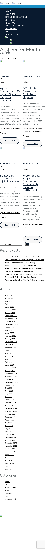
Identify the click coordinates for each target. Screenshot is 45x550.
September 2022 (11, 417)
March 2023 (9, 400)
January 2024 (10, 371)
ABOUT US (10, 23)
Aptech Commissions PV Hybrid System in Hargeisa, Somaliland (10, 94)
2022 (9, 58)
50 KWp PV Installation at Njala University (10, 178)
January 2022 (10, 440)
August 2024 (9, 350)
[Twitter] (41, 518)
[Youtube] (34, 524)
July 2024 (8, 353)
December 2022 (11, 408)
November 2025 (11, 319)
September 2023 (11, 382)
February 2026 (10, 310)
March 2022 (9, 434)
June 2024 (9, 356)
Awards (7, 482)
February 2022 (10, 437)
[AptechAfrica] (12, 4)
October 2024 (10, 345)
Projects (3, 133)
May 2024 (8, 359)
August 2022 (9, 420)
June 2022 (9, 426)
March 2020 (9, 469)
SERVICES (10, 20)
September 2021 (11, 452)
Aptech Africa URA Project (32, 131)
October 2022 (10, 414)
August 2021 (9, 455)
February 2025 (10, 336)
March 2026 (9, 307)
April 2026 (8, 304)
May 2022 (8, 429)
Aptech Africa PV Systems (10, 128)
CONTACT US (11, 34)
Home (2, 58)
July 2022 (8, 423)
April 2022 (8, 431)
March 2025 (9, 333)
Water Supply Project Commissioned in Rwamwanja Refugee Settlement (33, 183)
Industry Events (11, 487)
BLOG (7, 32)
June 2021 (9, 460)
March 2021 (9, 463)
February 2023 (10, 403)
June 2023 (9, 391)
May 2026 (8, 301)
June (14, 58)
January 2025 (10, 339)
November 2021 (11, 446)
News (7, 490)
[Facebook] (34, 518)
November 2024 (11, 342)
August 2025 (9, 327)
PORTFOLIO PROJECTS (16, 26)
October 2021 (10, 449)
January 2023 (10, 405)
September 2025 (11, 324)
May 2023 (8, 394)
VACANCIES (11, 29)
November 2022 (11, 411)
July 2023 (8, 388)
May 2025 (8, 330)
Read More (9, 140)
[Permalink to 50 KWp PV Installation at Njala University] (11, 149)
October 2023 (10, 379)
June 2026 (9, 298)
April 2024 (8, 362)
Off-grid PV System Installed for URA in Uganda (33, 93)
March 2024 (9, 365)
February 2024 (10, 368)
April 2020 (8, 466)
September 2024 (11, 347)
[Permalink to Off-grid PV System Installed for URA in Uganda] (34, 62)
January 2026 (10, 313)
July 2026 (8, 295)
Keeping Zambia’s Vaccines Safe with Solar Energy (24, 265)
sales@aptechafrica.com (24, 546)
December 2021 (11, 443)
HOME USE (10, 14)
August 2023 (9, 385)
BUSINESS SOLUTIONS (16, 17)
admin (3, 82)
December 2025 (11, 316)
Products (8, 493)
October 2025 (10, 321)
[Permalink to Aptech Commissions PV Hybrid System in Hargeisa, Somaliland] (11, 62)
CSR (6, 485)
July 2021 (8, 458)
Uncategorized (10, 499)
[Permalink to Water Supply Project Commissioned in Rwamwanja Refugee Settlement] (34, 149)
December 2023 (11, 374)
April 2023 (8, 397)
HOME (8, 11)
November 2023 (11, 376)
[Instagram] (41, 524)
